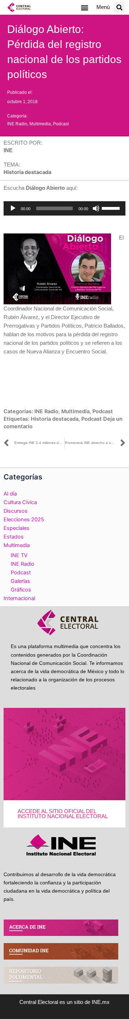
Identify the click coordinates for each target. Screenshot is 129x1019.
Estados (14, 536)
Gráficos (21, 589)
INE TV (19, 555)
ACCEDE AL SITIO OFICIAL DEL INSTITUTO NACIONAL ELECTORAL (63, 814)
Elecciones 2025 (24, 519)
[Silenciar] (96, 208)
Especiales (16, 528)
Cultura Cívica (20, 502)
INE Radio (17, 123)
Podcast (61, 123)
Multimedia (40, 123)
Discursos (16, 511)
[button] (84, 7)
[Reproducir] (12, 208)
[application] (64, 208)
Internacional (19, 598)
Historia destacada (54, 419)
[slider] (112, 207)
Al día (10, 494)
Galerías (20, 581)
